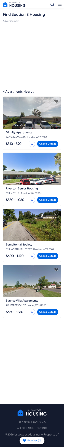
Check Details (47, 143)
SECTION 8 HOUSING (32, 422)
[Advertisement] (32, 55)
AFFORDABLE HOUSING (32, 428)
